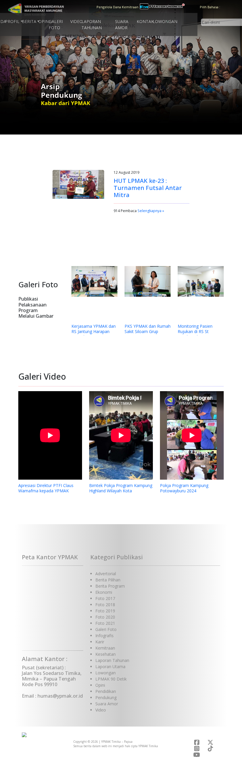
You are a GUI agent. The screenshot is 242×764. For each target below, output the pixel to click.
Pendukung (106, 697)
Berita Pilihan (107, 580)
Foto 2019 (105, 611)
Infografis (104, 635)
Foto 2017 (105, 598)
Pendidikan (105, 691)
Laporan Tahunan (91, 24)
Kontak (145, 21)
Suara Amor (121, 24)
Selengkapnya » (151, 210)
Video (76, 21)
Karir (99, 642)
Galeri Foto (56, 24)
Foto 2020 (105, 617)
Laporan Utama (110, 666)
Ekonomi (103, 592)
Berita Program (110, 586)
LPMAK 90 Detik (111, 679)
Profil (12, 21)
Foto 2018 (105, 604)
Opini (44, 21)
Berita (29, 21)
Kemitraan (105, 648)
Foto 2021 (105, 623)
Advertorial (105, 573)
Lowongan (165, 21)
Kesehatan (105, 654)
